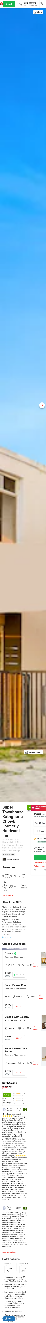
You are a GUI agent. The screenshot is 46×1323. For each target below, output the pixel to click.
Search (9, 4)
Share (39, 12)
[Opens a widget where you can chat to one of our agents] (8, 1319)
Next (42, 405)
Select (19, 1006)
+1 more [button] (35, 964)
